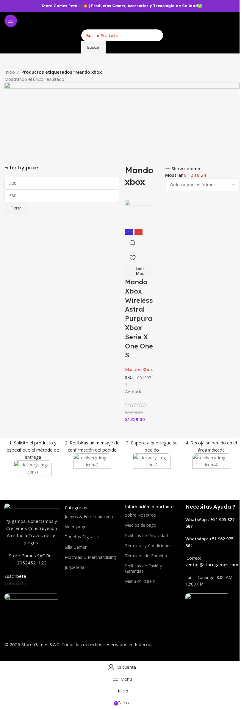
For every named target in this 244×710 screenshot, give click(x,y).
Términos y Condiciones (148, 545)
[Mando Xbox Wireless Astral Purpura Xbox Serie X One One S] (139, 214)
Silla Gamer (76, 547)
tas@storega (206, 564)
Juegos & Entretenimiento (90, 516)
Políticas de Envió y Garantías (143, 568)
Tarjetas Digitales (82, 536)
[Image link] (31, 506)
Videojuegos (77, 526)
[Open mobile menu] (10, 21)
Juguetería (74, 567)
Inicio (9, 72)
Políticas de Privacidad (146, 535)
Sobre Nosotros (140, 515)
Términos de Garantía (146, 555)
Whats (192, 539)
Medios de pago (140, 525)
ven (189, 564)
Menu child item (140, 581)
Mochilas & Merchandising (90, 557)
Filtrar (15, 208)
